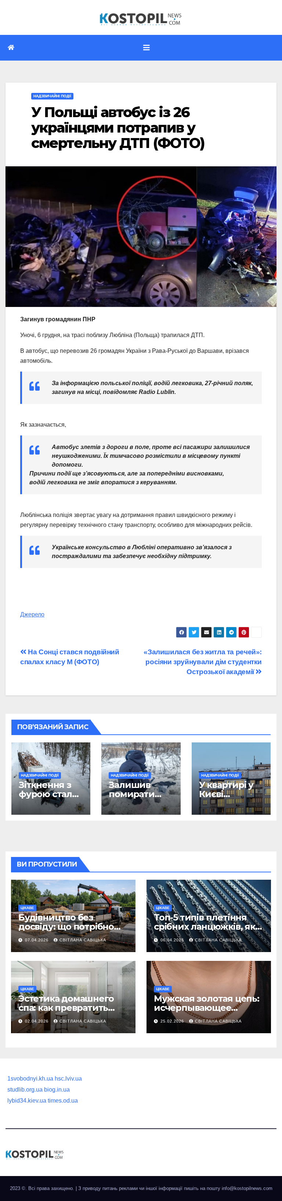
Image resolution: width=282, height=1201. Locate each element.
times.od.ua (63, 1100)
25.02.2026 (172, 1021)
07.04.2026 (37, 940)
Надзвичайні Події (52, 96)
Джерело (32, 614)
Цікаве (27, 908)
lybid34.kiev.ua (26, 1100)
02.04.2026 (37, 1021)
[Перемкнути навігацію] (146, 48)
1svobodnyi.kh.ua (30, 1078)
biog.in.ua (57, 1089)
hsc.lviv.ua (68, 1078)
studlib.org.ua (25, 1089)
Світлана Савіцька (82, 940)
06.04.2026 (172, 940)
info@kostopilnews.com (247, 1188)
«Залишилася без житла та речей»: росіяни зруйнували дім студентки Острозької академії (203, 662)
